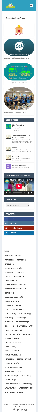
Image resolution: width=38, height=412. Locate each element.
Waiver (27, 384)
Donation (22, 149)
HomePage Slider (17, 141)
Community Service (15, 285)
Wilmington (26, 388)
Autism (9, 260)
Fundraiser (18, 151)
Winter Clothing (14, 392)
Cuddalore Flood (14, 297)
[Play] (6, 193)
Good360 (9, 326)
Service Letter (13, 371)
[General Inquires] (8, 166)
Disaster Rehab (13, 305)
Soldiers (26, 375)
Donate (15, 148)
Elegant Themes (19, 404)
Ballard (9, 264)
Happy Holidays (13, 330)
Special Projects (16, 142)
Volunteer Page (26, 142)
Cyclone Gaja (12, 301)
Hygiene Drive (12, 338)
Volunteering (12, 384)
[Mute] (28, 193)
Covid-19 (9, 293)
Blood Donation (13, 268)
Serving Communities (18, 129)
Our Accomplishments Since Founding (21, 136)
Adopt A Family (13, 256)
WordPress (19, 407)
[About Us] (8, 157)
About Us (15, 156)
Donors (9, 318)
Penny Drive (24, 359)
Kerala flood (12, 351)
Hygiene (27, 334)
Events (9, 322)
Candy (21, 272)
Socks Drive (11, 375)
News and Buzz (27, 141)
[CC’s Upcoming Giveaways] (8, 126)
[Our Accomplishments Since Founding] (8, 137)
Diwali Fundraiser (14, 309)
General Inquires (19, 165)
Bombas (9, 272)
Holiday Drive (12, 334)
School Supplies (13, 367)
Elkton (21, 318)
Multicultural (13, 355)
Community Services (15, 289)
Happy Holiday (25, 326)
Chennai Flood (12, 280)
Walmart (10, 388)
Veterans (10, 380)
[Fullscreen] (32, 193)
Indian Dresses (13, 342)
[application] (19, 186)
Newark (9, 359)
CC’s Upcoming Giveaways (18, 126)
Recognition (12, 363)
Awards (22, 260)
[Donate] (8, 149)
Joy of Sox (10, 347)
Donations (25, 313)
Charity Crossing (25, 139)
